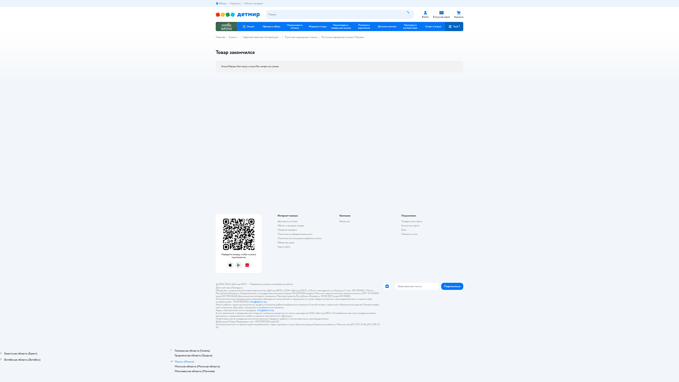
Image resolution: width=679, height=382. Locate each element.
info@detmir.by (258, 301)
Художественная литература (260, 37)
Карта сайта (284, 246)
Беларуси (237, 287)
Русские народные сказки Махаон (342, 37)
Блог (404, 229)
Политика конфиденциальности (295, 234)
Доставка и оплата (287, 221)
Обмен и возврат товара (291, 225)
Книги (232, 37)
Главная (220, 37)
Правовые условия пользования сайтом (271, 284)
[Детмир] (238, 15)
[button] (454, 26)
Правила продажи (287, 229)
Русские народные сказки (301, 37)
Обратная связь (286, 242)
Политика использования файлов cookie (300, 238)
